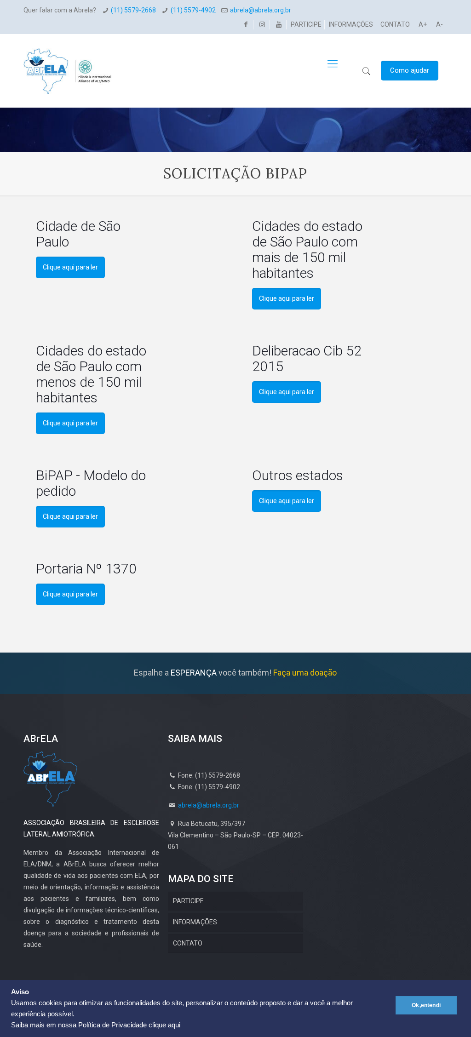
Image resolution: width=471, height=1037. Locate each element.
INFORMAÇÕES (351, 24)
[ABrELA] (67, 64)
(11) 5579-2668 (133, 10)
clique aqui (164, 1025)
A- (439, 24)
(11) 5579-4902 (193, 10)
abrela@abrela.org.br (260, 10)
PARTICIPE (306, 24)
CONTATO (395, 24)
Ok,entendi (426, 1005)
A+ (423, 24)
